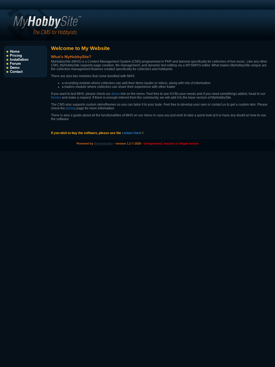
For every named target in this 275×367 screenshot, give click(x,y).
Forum (15, 64)
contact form (132, 133)
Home (15, 51)
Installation (19, 59)
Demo (15, 68)
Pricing (16, 55)
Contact (16, 72)
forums (56, 97)
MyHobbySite (103, 143)
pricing (71, 108)
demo (115, 94)
